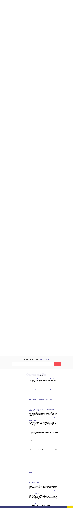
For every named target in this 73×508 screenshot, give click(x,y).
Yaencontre (31, 456)
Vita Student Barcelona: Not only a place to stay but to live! (42, 378)
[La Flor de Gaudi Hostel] (20, 484)
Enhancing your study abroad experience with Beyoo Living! (42, 399)
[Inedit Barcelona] (20, 423)
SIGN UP (57, 363)
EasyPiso (31, 430)
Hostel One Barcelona (34, 493)
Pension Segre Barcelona (34, 503)
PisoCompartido (32, 448)
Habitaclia (31, 438)
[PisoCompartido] (20, 450)
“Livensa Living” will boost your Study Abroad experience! (42, 389)
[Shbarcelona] (20, 466)
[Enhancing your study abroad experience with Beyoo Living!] (20, 401)
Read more (55, 406)
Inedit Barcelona (32, 420)
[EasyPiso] (20, 433)
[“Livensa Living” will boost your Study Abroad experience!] (20, 391)
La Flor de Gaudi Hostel (34, 482)
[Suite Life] (20, 474)
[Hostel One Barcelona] (20, 496)
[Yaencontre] (20, 458)
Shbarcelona (31, 464)
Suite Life (31, 472)
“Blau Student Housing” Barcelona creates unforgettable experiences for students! (41, 410)
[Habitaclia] (20, 441)
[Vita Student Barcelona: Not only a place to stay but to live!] (20, 381)
